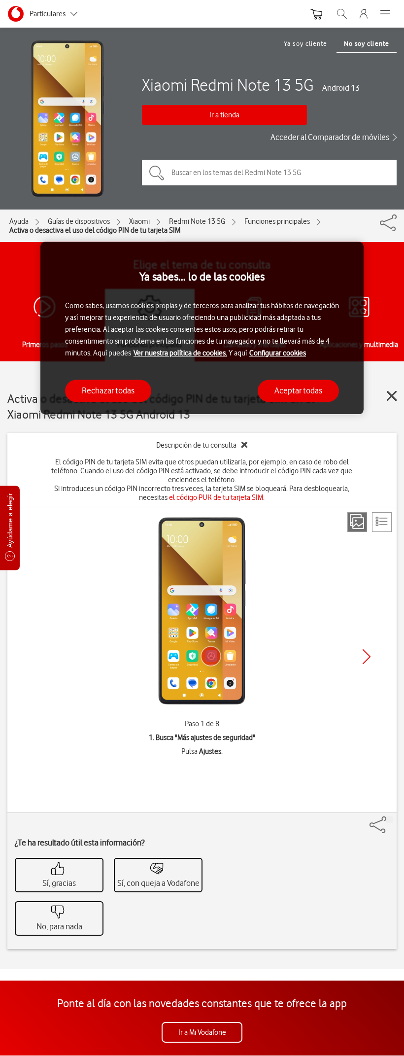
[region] (202, 328)
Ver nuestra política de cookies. (180, 353)
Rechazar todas (108, 390)
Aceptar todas (298, 390)
